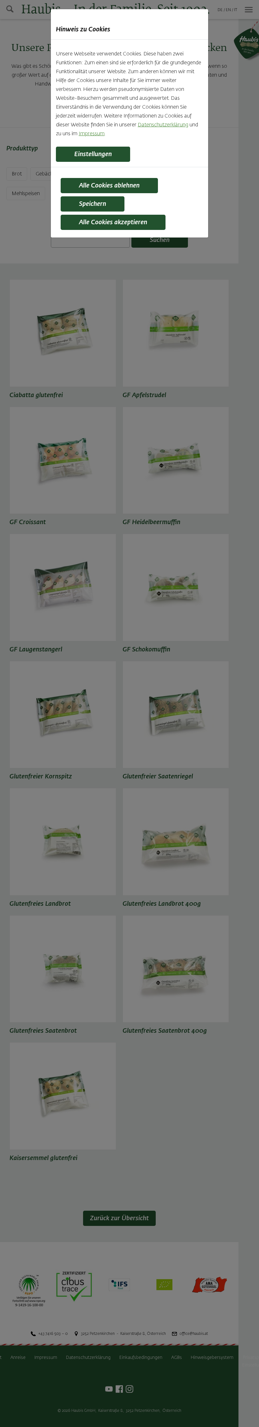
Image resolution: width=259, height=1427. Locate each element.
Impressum (92, 133)
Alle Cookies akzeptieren (113, 222)
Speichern (92, 204)
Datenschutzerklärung (163, 125)
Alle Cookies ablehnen (109, 185)
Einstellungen (93, 154)
